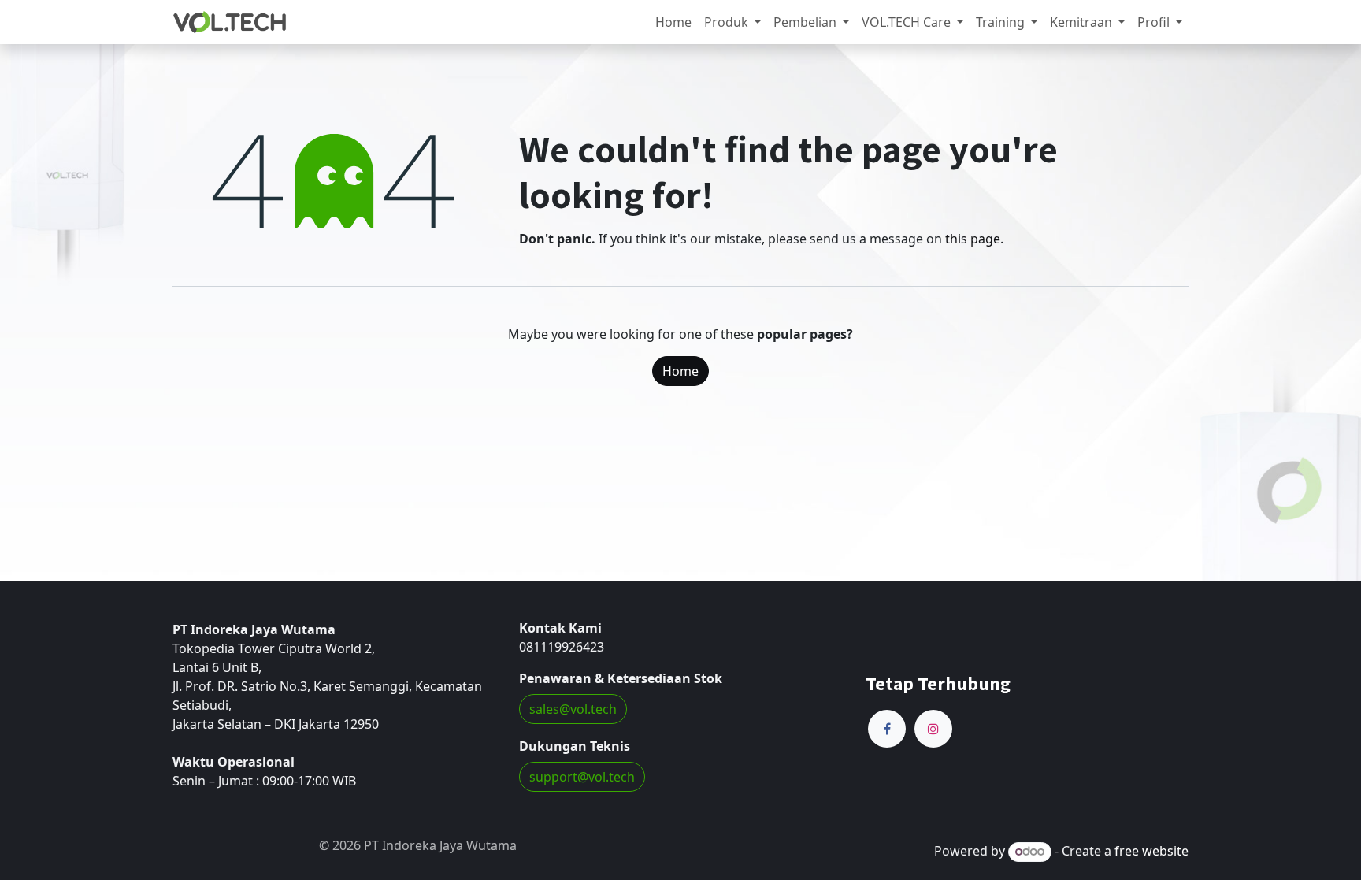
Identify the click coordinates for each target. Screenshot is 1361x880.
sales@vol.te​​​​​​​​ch (573, 709)
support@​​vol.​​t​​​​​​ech (582, 776)
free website (1151, 851)
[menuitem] (673, 22)
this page (972, 238)
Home (680, 371)
